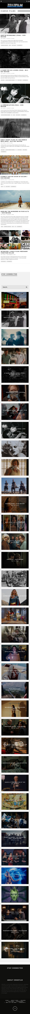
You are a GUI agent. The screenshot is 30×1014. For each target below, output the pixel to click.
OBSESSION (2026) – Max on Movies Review (15, 763)
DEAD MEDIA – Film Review (15, 392)
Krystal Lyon (4, 179)
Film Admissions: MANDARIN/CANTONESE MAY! (15, 689)
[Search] (27, 1)
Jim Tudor (3, 38)
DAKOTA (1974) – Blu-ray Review (15, 670)
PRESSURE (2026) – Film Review (15, 726)
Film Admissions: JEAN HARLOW (15, 448)
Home (7, 1000)
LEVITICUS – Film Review (15, 559)
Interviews (3, 261)
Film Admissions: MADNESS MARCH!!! (15, 893)
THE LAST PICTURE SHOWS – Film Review (15, 299)
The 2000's (8, 186)
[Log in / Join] (29, 1)
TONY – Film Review (15, 355)
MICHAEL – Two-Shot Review (15, 819)
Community (22, 1002)
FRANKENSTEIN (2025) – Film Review (15, 930)
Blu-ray (2, 80)
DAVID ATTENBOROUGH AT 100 (15, 782)
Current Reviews (4, 45)
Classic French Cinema (10, 80)
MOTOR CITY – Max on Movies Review (15, 466)
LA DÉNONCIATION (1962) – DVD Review (15, 429)
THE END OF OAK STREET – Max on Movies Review (15, 336)
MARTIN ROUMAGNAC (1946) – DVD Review (15, 318)
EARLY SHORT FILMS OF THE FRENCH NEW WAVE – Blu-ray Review (14, 140)
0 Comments (19, 45)
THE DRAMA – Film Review (15, 912)
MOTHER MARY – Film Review (15, 875)
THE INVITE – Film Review (15, 540)
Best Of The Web (11, 1002)
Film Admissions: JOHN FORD (15, 578)
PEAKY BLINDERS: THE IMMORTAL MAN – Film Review (15, 838)
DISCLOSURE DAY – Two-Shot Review (15, 652)
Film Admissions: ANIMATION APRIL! (15, 800)
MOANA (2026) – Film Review (15, 503)
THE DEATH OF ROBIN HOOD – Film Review (15, 633)
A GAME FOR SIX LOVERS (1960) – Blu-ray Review (15, 373)
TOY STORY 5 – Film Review (15, 615)
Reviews (23, 1000)
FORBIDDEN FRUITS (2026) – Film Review (15, 856)
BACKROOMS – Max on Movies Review (15, 708)
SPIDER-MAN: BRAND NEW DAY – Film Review (15, 411)
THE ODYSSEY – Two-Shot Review (15, 485)
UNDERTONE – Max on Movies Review (15, 949)
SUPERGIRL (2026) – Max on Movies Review (15, 596)
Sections (11, 1001)
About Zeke (14, 1000)
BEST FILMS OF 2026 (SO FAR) (15, 522)
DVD (10, 45)
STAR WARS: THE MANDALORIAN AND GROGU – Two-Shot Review (15, 745)
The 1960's (20, 80)
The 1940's (14, 45)
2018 (2, 226)
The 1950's (19, 149)
